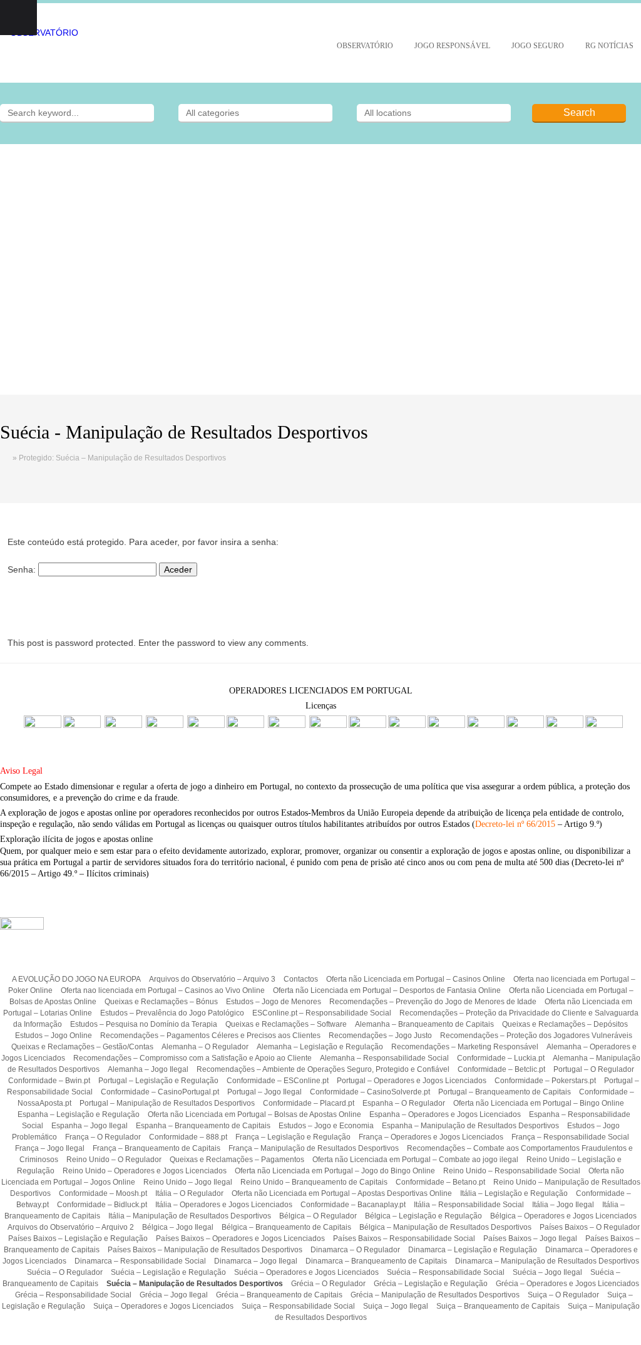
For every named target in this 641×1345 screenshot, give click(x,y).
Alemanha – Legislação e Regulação (320, 1046)
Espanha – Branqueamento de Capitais (203, 1125)
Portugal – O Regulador (593, 1069)
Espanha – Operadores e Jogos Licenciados (445, 1114)
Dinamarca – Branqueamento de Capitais (376, 1261)
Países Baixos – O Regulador (590, 1227)
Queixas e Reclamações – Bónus (161, 1001)
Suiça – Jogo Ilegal (395, 1306)
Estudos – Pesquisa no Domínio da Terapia (143, 1024)
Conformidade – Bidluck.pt (102, 1204)
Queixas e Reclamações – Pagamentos (237, 1159)
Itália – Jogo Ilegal (563, 1204)
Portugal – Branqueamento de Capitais (504, 1092)
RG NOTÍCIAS (609, 45)
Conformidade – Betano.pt (440, 1182)
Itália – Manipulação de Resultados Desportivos (189, 1216)
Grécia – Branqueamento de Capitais (279, 1294)
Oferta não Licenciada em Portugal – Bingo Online (538, 1103)
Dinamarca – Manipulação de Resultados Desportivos (547, 1261)
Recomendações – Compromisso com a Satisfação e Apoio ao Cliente (192, 1058)
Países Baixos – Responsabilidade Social (404, 1238)
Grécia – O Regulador (328, 1283)
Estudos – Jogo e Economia (326, 1125)
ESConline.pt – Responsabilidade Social (321, 1013)
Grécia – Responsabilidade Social (73, 1294)
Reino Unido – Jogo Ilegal (187, 1182)
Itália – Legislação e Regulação (514, 1193)
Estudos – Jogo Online (53, 1035)
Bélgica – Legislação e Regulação (423, 1216)
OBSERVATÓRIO (365, 45)
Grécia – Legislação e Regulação (431, 1283)
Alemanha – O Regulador (205, 1046)
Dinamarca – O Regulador (355, 1249)
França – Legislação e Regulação (293, 1137)
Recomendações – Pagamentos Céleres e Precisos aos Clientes (210, 1035)
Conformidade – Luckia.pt (501, 1058)
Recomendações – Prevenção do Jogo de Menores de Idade (432, 1001)
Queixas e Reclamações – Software (286, 1024)
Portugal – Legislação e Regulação (158, 1080)
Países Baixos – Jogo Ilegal (530, 1238)
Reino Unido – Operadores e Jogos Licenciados (145, 1170)
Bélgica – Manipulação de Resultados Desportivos (445, 1227)
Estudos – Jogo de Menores (273, 1001)
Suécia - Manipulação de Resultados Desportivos (184, 432)
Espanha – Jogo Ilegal (89, 1125)
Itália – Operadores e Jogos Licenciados (223, 1204)
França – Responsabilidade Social (570, 1137)
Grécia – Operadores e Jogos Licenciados (567, 1283)
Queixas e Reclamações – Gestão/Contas (82, 1046)
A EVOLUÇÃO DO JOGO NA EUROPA (76, 979)
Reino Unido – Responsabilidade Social (511, 1170)
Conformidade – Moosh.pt (103, 1193)
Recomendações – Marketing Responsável (464, 1046)
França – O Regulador (103, 1137)
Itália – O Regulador (189, 1193)
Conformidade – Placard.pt (308, 1103)
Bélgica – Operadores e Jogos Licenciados (563, 1216)
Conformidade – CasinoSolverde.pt (370, 1092)
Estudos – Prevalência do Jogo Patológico (172, 1013)
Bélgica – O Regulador (318, 1216)
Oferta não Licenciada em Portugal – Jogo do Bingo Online (335, 1170)
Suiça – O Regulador (563, 1294)
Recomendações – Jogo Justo (380, 1035)
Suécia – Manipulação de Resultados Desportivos (194, 1283)
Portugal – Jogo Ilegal (264, 1092)
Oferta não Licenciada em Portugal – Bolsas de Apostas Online (254, 1114)
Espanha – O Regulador (403, 1103)
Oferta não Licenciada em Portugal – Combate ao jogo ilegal (415, 1159)
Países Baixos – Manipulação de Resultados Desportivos (205, 1249)
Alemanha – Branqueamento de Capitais (424, 1024)
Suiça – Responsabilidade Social (298, 1306)
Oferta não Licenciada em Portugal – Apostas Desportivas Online (342, 1193)
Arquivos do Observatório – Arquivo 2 (71, 1227)
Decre (485, 824)
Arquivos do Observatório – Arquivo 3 (212, 979)
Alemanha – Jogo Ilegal (148, 1069)
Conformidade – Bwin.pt (49, 1080)
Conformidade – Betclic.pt (501, 1069)
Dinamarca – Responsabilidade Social (140, 1261)
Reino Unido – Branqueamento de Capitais (313, 1182)
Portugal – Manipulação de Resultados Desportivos (167, 1103)
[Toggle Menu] (18, 17)
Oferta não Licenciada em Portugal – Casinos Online (415, 979)
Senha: (23, 569)
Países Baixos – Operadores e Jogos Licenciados (240, 1238)
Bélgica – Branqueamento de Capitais (286, 1227)
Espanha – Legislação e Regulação (79, 1114)
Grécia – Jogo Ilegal (174, 1294)
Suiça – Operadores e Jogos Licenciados (163, 1306)
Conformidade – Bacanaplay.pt (353, 1204)
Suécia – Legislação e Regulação (168, 1272)
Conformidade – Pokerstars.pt (545, 1080)
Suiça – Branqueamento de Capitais (498, 1306)
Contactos (301, 979)
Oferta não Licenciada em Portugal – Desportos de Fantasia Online (387, 990)
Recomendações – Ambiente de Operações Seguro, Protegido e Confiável (323, 1069)
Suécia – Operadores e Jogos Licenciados (306, 1272)
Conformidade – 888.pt (188, 1137)
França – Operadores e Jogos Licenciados (431, 1137)
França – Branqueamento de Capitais (156, 1148)
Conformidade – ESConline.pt (278, 1080)
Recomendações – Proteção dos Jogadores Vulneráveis (536, 1035)
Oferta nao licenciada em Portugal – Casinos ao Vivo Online (163, 990)
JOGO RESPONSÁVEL (452, 45)
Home (6, 458)
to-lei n (508, 824)
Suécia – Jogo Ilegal (547, 1272)
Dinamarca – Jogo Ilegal (255, 1261)
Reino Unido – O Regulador (114, 1159)
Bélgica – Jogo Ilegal (177, 1227)
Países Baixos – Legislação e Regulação (78, 1238)
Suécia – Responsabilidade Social (446, 1272)
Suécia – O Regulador (65, 1272)
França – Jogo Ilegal (50, 1148)
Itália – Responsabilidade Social (469, 1204)
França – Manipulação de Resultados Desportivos (313, 1148)
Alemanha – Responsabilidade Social (384, 1058)
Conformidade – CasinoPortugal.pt (160, 1092)
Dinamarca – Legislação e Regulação (472, 1249)
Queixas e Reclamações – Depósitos (565, 1024)
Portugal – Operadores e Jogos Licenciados (411, 1080)
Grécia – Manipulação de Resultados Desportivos (435, 1294)
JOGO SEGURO (537, 45)
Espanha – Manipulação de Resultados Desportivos (470, 1125)
